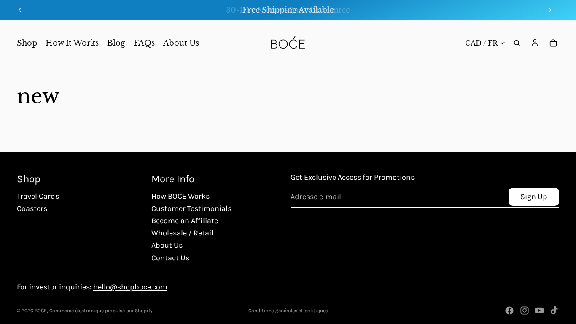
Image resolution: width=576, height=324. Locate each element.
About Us (167, 245)
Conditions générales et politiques (288, 310)
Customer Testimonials (191, 208)
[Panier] (553, 43)
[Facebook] (509, 310)
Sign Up (533, 196)
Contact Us (170, 257)
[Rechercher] (517, 43)
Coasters (32, 208)
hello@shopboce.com (130, 287)
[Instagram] (524, 310)
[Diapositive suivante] (550, 10)
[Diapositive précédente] (20, 10)
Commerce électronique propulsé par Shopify (101, 310)
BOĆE (41, 310)
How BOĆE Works (180, 196)
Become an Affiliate (184, 220)
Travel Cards (38, 196)
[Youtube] (539, 310)
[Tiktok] (554, 310)
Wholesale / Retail (182, 233)
